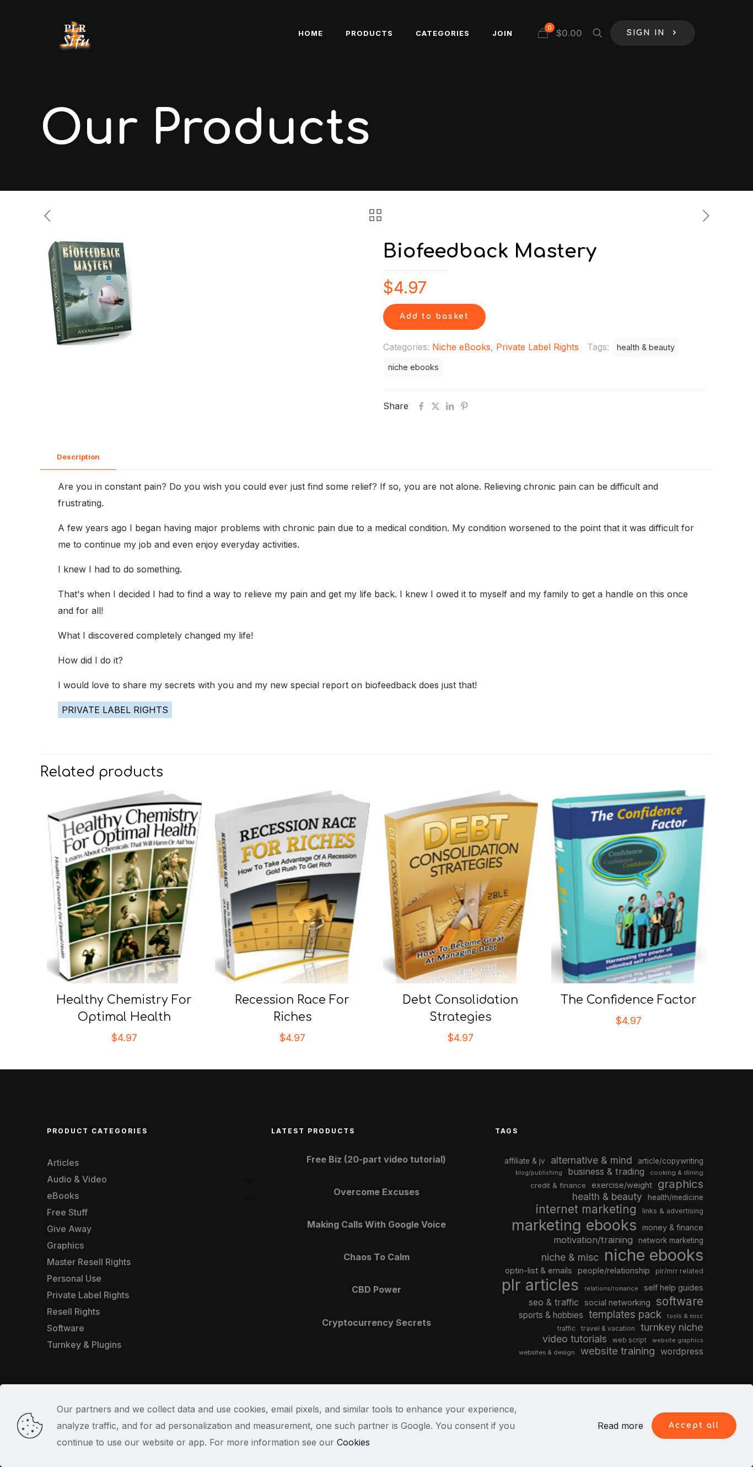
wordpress (681, 1351)
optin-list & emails (538, 1271)
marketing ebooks (574, 1225)
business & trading (606, 1171)
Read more (620, 1425)
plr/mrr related (679, 1271)
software (679, 1301)
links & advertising (672, 1211)
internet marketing (586, 1209)
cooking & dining (676, 1172)
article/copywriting (670, 1161)
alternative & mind (591, 1160)
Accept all (694, 1425)
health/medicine (675, 1197)
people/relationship (614, 1271)
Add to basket (434, 316)
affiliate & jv (524, 1161)
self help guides (673, 1287)
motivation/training (593, 1239)
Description (78, 456)
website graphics (677, 1340)
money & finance (672, 1227)
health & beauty (646, 347)
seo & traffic (554, 1302)
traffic (566, 1328)
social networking (617, 1303)
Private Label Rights (537, 346)
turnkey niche (672, 1327)
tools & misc (685, 1316)
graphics (680, 1184)
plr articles (540, 1285)
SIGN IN (646, 33)
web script (629, 1340)
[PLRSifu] (74, 33)
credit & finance (558, 1185)
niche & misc (570, 1257)
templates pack (625, 1314)
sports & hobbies (551, 1315)
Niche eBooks (461, 346)
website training (617, 1351)
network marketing (670, 1240)
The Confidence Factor (629, 999)
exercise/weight (621, 1185)
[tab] (78, 457)
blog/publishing (538, 1172)
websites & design (547, 1352)
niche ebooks (413, 367)
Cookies (353, 1442)
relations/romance (611, 1288)
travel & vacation (608, 1328)
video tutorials (574, 1339)
